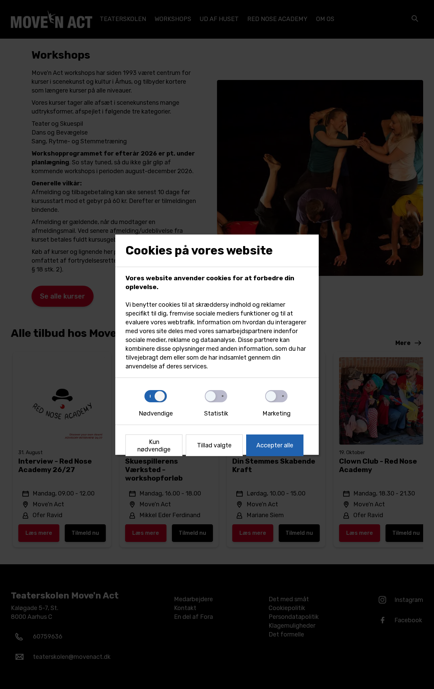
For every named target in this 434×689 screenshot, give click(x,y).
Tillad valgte (214, 445)
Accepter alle (274, 445)
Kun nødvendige (154, 445)
